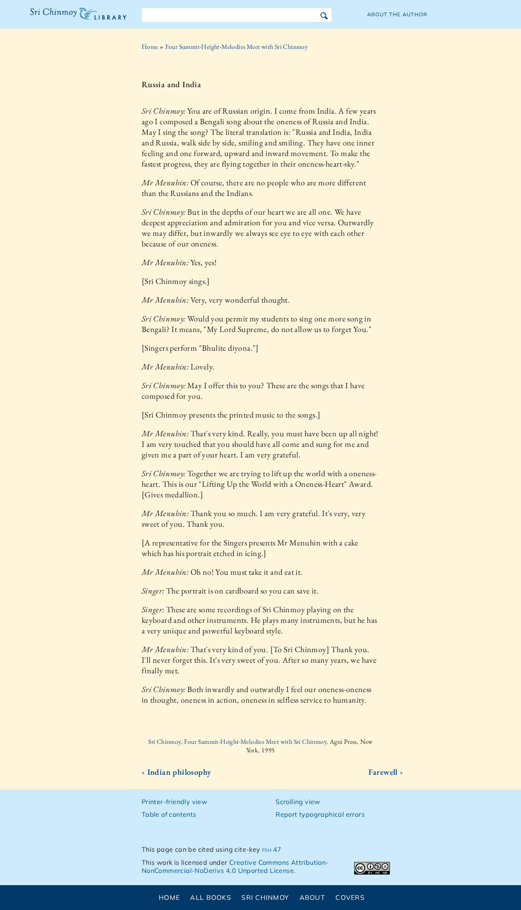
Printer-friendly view (174, 802)
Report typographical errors (320, 814)
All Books (210, 897)
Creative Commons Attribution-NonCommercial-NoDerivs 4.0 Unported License (235, 866)
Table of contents (169, 814)
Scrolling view (298, 802)
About (312, 897)
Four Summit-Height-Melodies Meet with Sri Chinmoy (236, 46)
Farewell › (385, 772)
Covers (350, 897)
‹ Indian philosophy (176, 772)
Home (150, 46)
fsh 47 (271, 849)
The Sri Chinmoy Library (61, 19)
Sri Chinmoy (265, 897)
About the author (397, 14)
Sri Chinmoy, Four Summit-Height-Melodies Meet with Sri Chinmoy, (239, 741)
